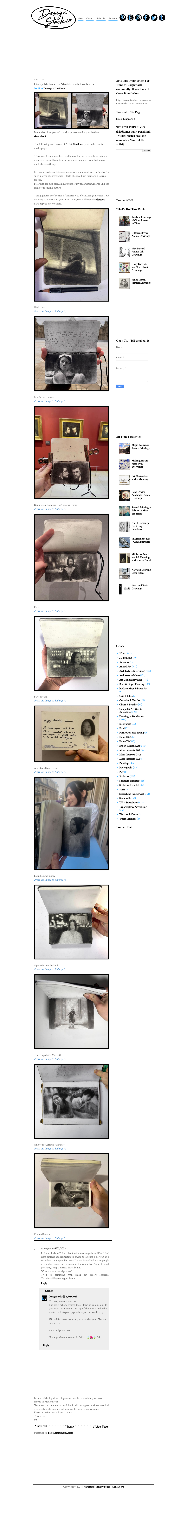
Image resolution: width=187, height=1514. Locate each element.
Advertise (89, 1486)
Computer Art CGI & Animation (130, 710)
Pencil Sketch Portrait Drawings (141, 281)
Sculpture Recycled (129, 785)
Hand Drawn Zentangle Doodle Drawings (141, 495)
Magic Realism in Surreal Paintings (140, 446)
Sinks (122, 789)
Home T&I (125, 741)
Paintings (124, 763)
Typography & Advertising (133, 807)
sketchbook (40, 136)
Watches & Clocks (128, 814)
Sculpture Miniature (130, 780)
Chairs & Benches (128, 704)
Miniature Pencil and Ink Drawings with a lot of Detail (141, 557)
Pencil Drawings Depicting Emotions (140, 526)
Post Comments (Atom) (60, 1432)
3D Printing (125, 658)
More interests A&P (129, 750)
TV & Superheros (128, 802)
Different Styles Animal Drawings (141, 234)
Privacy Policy (103, 1486)
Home (69, 1426)
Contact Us (118, 1486)
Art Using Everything (130, 679)
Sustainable (125, 798)
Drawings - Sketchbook (54, 88)
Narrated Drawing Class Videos (141, 571)
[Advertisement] (93, 52)
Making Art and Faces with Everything (140, 463)
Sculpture (124, 776)
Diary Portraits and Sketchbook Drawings (140, 267)
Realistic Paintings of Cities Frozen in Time (141, 220)
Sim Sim (77, 144)
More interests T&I (129, 759)
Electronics (125, 724)
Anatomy (124, 662)
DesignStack (55, 1296)
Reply (44, 1283)
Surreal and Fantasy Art (131, 794)
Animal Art (125, 666)
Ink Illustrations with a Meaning (140, 478)
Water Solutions (127, 818)
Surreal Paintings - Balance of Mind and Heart (141, 510)
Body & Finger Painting (131, 684)
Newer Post (41, 1426)
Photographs (125, 767)
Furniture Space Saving (131, 732)
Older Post (100, 1426)
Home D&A (125, 737)
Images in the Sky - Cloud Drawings (141, 540)
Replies (49, 1290)
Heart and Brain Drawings (140, 587)
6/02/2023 (60, 1248)
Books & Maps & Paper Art (133, 688)
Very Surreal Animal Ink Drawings (138, 251)
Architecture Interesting (132, 671)
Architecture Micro (129, 675)
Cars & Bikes (126, 696)
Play (121, 772)
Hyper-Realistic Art (129, 745)
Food (122, 728)
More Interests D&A (130, 754)
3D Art (123, 653)
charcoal (100, 199)
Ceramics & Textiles (129, 700)
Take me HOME (124, 200)
